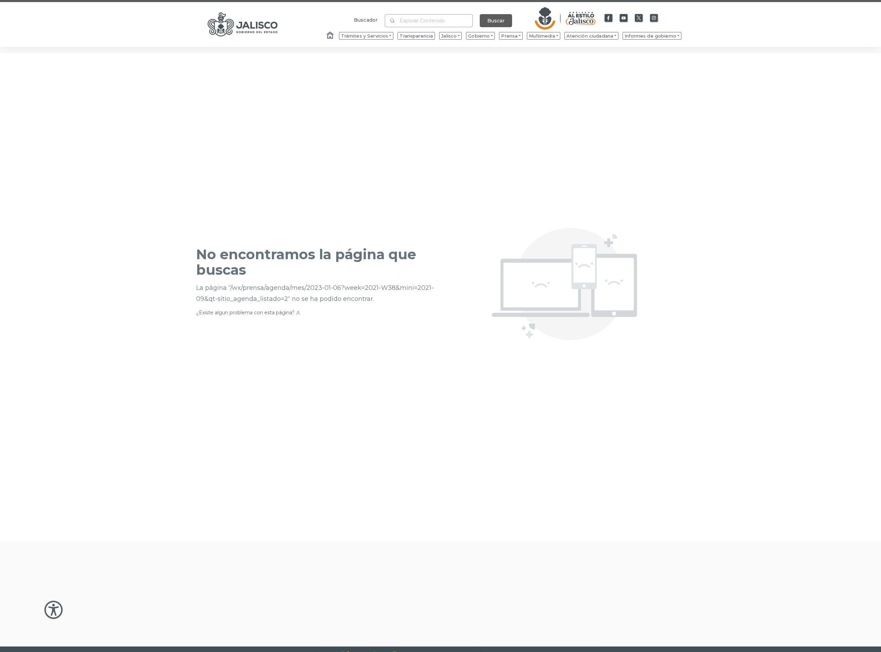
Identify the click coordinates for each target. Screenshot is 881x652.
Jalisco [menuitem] (449, 36)
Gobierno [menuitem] (479, 36)
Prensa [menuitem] (509, 36)
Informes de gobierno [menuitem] (650, 36)
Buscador (366, 20)
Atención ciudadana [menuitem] (590, 36)
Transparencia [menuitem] (416, 36)
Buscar (496, 21)
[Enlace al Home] (331, 36)
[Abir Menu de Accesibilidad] (53, 609)
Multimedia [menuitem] (542, 36)
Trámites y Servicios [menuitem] (365, 36)
